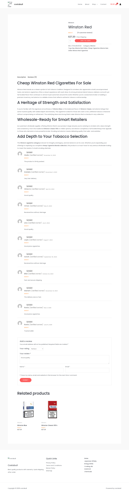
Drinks (86, 458)
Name (22, 367)
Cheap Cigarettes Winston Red (98, 48)
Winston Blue (57, 109)
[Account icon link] (120, 4)
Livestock (87, 469)
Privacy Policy (50, 463)
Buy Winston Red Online (79, 48)
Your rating (24, 348)
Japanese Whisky (90, 461)
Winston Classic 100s (51, 129)
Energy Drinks (88, 464)
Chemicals (88, 472)
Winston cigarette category (30, 143)
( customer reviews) (84, 33)
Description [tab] (21, 77)
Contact (103, 4)
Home (80, 4)
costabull (18, 4)
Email (67, 367)
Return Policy (50, 468)
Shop (94, 4)
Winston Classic (86, 109)
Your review (25, 353)
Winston (71, 23)
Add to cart (86, 40)
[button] (97, 4)
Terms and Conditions (54, 465)
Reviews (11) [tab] (32, 77)
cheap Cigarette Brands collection (54, 145)
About (87, 4)
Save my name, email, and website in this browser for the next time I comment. (49, 375)
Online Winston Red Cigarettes (78, 51)
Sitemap (49, 471)
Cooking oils (88, 466)
